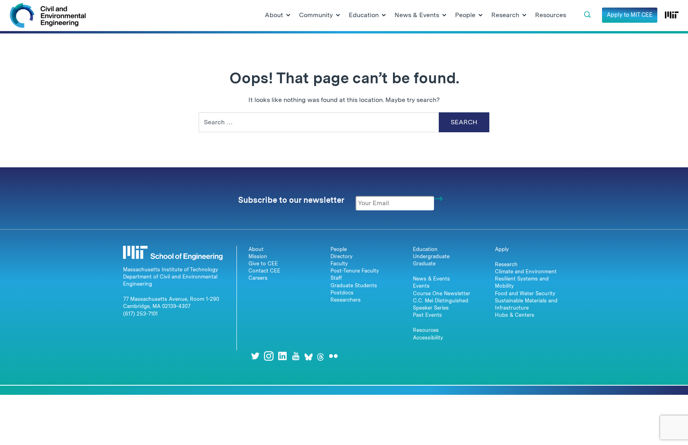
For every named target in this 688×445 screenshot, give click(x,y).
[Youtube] (296, 356)
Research (506, 264)
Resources (426, 330)
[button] (587, 15)
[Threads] (320, 356)
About (256, 249)
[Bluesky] (309, 356)
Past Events (427, 315)
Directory (341, 256)
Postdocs (342, 293)
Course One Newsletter (441, 293)
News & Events (431, 279)
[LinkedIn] (282, 356)
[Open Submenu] (288, 15)
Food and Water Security (525, 293)
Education (425, 249)
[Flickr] (333, 356)
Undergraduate (431, 256)
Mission (257, 256)
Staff (336, 278)
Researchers (345, 300)
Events (421, 286)
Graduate (424, 264)
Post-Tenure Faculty (354, 271)
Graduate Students (353, 285)
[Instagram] (269, 356)
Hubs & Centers (514, 315)
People (338, 249)
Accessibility (428, 338)
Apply (502, 249)
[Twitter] (255, 356)
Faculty (339, 264)
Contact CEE (264, 271)
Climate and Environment (526, 271)
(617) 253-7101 (140, 314)
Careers (258, 278)
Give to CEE (263, 264)
